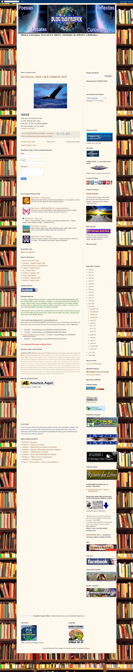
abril (91, 340)
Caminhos (63, 353)
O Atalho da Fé (67, 361)
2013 (90, 304)
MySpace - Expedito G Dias (31, 280)
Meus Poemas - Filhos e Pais (33, 218)
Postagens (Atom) (31, 145)
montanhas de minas (75, 371)
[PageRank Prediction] (90, 389)
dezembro (93, 309)
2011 (90, 352)
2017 (90, 292)
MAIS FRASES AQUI (93, 535)
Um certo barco (76, 369)
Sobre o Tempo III (28, 369)
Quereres (23, 355)
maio (92, 337)
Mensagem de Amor (26, 361)
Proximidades (67, 365)
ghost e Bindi (56, 371)
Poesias (39, 136)
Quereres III (24, 367)
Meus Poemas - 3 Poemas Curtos (40, 198)
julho (92, 323)
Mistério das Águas (37, 361)
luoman (73, 648)
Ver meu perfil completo (93, 375)
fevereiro (93, 346)
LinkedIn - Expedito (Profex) (31, 268)
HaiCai (49, 353)
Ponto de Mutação (48, 365)
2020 (90, 284)
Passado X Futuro (73, 353)
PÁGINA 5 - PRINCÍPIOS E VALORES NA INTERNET (40, 447)
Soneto (30, 355)
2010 (90, 355)
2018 (90, 289)
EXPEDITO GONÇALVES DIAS (98, 372)
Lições (55, 359)
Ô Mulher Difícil (57, 373)
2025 (90, 272)
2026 (90, 270)
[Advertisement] (66, 54)
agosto (92, 320)
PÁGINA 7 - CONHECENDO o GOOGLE (35, 452)
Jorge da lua (49, 359)
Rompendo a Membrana (48, 367)
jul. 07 (92, 331)
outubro (92, 314)
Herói (28, 359)
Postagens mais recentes (28, 142)
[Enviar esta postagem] (57, 133)
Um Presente (67, 369)
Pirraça (40, 365)
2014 (90, 301)
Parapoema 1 (24, 365)
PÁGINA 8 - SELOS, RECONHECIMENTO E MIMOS (39, 454)
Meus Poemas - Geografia (38, 226)
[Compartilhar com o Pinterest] (69, 134)
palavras (36, 355)
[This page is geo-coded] (100, 389)
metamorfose (65, 371)
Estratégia (67, 357)
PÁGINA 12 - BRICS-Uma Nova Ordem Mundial (37, 457)
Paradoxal (68, 363)
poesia (24, 352)
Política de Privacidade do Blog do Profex (38, 344)
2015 (90, 298)
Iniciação (34, 359)
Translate (100, 101)
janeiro (92, 349)
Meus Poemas (33, 136)
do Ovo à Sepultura (46, 371)
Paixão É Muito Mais (58, 363)
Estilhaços (60, 357)
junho (92, 335)
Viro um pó (31, 371)
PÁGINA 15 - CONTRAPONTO (32, 459)
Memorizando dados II (72, 359)
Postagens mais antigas (72, 142)
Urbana (24, 371)
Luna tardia (62, 359)
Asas (27, 136)
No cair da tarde (48, 361)
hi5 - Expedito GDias (29, 270)
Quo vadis (37, 367)
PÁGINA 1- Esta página (30, 442)
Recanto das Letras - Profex (31, 260)
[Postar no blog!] (63, 134)
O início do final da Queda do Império (34, 335)
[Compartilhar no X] (65, 134)
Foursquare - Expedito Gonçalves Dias (34, 263)
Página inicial (51, 142)
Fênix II (23, 359)
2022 (90, 278)
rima (42, 353)
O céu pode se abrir (32, 363)
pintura (24, 373)
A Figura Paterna (45, 355)
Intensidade (41, 359)
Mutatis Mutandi (92, 193)
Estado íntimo (52, 357)
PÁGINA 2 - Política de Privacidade (33, 445)
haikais (56, 353)
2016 (90, 295)
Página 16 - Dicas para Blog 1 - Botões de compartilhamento (40, 462)
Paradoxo (76, 363)
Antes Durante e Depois (65, 355)
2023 (90, 275)
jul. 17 (92, 328)
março (92, 343)
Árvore (49, 373)
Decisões (76, 355)
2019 (90, 287)
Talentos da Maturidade (56, 369)
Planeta (96, 409)
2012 (90, 306)
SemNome (94, 402)
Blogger (87, 648)
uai (34, 373)
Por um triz (58, 365)
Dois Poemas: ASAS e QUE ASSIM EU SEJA (44, 76)
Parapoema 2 (33, 365)
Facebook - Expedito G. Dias (31, 273)
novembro (93, 312)
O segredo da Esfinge (45, 363)
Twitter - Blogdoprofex (29, 275)
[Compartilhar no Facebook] (67, 134)
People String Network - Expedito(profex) (35, 265)
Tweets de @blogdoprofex (94, 364)
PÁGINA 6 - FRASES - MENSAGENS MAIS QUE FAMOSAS (42, 450)
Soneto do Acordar (39, 369)
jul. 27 (92, 325)
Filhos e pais (75, 357)
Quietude (31, 367)
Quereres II (75, 365)
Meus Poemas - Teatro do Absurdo (41, 236)
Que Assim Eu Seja (47, 136)
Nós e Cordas (58, 361)
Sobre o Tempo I (66, 367)
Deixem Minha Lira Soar (27, 357)
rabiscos (30, 373)
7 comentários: (51, 133)
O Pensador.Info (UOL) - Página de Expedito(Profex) (98, 490)
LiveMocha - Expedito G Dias (31, 278)
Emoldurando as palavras (41, 357)
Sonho (47, 369)
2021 (90, 281)
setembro (93, 317)
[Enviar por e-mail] (61, 134)
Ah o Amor (54, 355)
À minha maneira (42, 373)
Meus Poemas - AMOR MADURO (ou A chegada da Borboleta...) (50, 208)
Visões (37, 371)
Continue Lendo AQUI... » (29, 128)
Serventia (58, 367)
